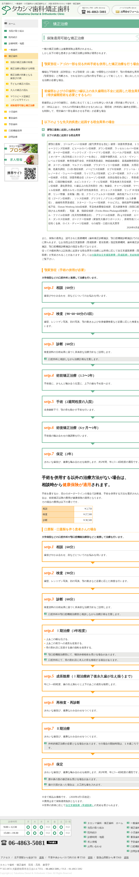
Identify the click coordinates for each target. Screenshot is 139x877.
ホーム (12, 23)
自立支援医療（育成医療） (80, 805)
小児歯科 (13, 111)
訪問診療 (13, 137)
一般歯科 (13, 49)
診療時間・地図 (16, 43)
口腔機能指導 (15, 130)
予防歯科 (13, 124)
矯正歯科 (13, 56)
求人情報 (92, 842)
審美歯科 (13, 118)
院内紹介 (13, 37)
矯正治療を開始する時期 (22, 68)
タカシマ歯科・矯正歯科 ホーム (105, 823)
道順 (41, 857)
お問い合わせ (94, 846)
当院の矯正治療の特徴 (21, 62)
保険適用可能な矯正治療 (22, 105)
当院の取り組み (16, 31)
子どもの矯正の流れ (20, 84)
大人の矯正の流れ (19, 90)
